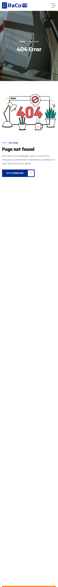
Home (22, 41)
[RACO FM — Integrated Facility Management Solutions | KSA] (14, 5)
